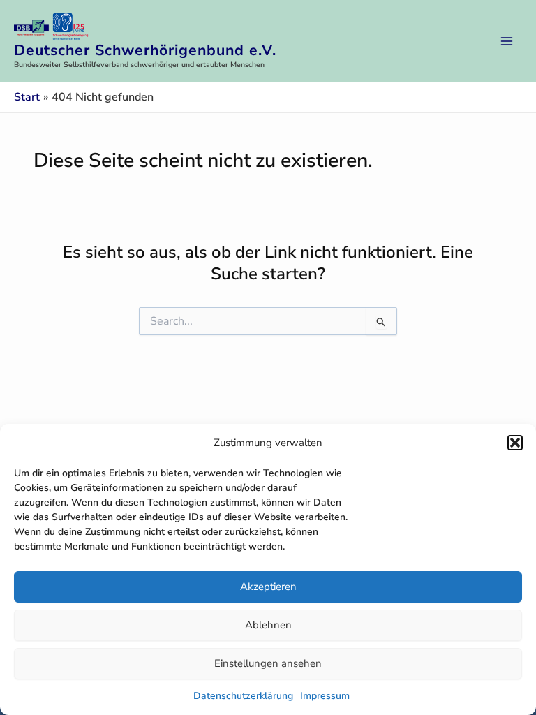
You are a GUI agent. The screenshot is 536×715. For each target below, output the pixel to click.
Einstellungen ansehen (268, 663)
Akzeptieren (268, 587)
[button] (515, 443)
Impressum (325, 695)
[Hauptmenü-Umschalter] (506, 41)
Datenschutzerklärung (243, 695)
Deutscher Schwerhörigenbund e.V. (145, 50)
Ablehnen (268, 625)
